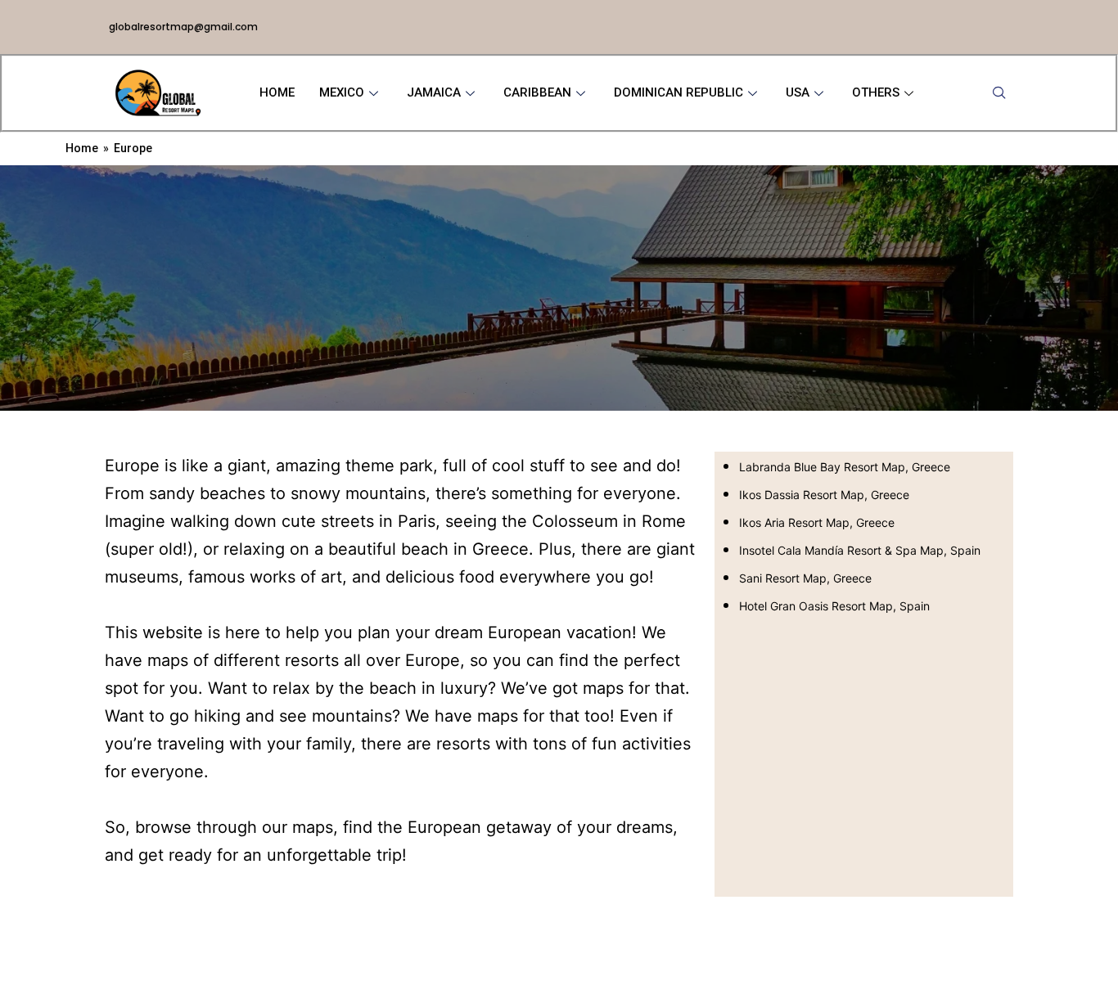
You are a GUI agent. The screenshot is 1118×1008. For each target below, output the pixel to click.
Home (277, 92)
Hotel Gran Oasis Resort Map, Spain (834, 606)
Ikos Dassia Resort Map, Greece (824, 495)
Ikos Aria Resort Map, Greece (817, 522)
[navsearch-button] (999, 93)
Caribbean (537, 92)
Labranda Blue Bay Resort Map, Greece (844, 467)
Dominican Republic (678, 92)
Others (875, 92)
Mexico (341, 92)
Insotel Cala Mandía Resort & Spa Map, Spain (860, 550)
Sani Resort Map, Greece (805, 578)
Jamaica (434, 92)
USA (797, 92)
